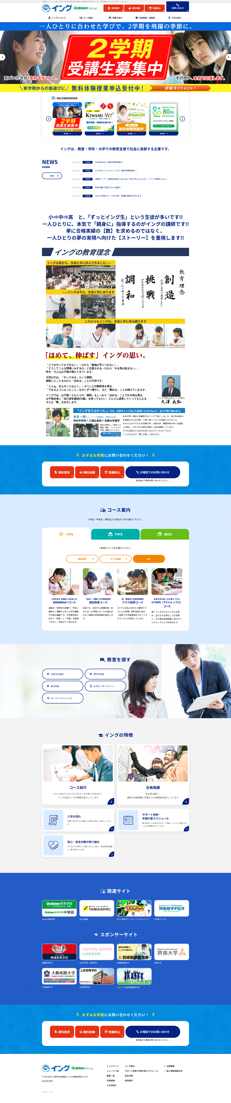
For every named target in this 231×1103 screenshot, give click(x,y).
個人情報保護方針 (174, 1070)
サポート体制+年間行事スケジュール (141, 1070)
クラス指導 (115, 558)
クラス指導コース (133, 601)
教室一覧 (111, 1075)
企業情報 (170, 1066)
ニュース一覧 (113, 1070)
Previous (48, 119)
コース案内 (130, 1066)
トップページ (113, 1066)
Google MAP (47, 1080)
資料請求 (129, 1080)
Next (182, 119)
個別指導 (82, 558)
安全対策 (129, 1075)
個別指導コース (98, 601)
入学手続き (112, 1085)
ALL (149, 558)
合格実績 (111, 1080)
